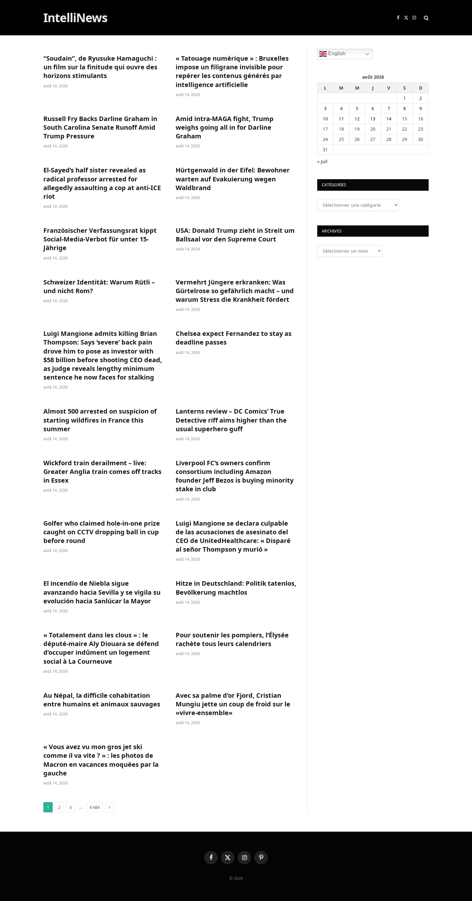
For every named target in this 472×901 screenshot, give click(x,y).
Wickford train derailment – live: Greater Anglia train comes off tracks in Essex (102, 472)
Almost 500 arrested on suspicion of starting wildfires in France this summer (100, 420)
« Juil (322, 161)
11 (341, 119)
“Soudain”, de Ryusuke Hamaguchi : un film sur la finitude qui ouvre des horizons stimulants (100, 67)
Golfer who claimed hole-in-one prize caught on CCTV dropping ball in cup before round (101, 532)
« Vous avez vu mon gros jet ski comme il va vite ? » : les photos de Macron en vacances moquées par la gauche (101, 759)
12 (357, 119)
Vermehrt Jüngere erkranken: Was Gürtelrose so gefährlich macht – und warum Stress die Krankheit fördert (235, 291)
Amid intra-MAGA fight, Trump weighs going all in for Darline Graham (225, 127)
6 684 (95, 807)
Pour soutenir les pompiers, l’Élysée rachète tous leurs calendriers (232, 639)
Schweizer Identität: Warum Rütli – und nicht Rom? (99, 286)
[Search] (426, 18)
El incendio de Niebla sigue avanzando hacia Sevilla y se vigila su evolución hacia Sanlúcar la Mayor (102, 592)
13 (372, 119)
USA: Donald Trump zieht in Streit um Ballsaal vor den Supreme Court (235, 234)
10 (325, 119)
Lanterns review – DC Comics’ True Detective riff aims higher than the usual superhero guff (231, 420)
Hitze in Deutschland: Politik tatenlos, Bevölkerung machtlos (236, 587)
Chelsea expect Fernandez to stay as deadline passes (234, 337)
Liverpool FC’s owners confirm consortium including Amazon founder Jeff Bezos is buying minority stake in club (234, 476)
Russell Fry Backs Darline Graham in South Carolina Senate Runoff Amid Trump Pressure (100, 127)
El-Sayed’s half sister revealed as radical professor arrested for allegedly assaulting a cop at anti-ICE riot (102, 183)
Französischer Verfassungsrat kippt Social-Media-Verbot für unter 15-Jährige (100, 239)
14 (388, 119)
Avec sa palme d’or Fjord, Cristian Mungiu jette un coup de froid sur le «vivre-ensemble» (233, 704)
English (336, 53)
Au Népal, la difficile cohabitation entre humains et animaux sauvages (101, 699)
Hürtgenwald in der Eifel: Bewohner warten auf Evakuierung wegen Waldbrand (233, 179)
